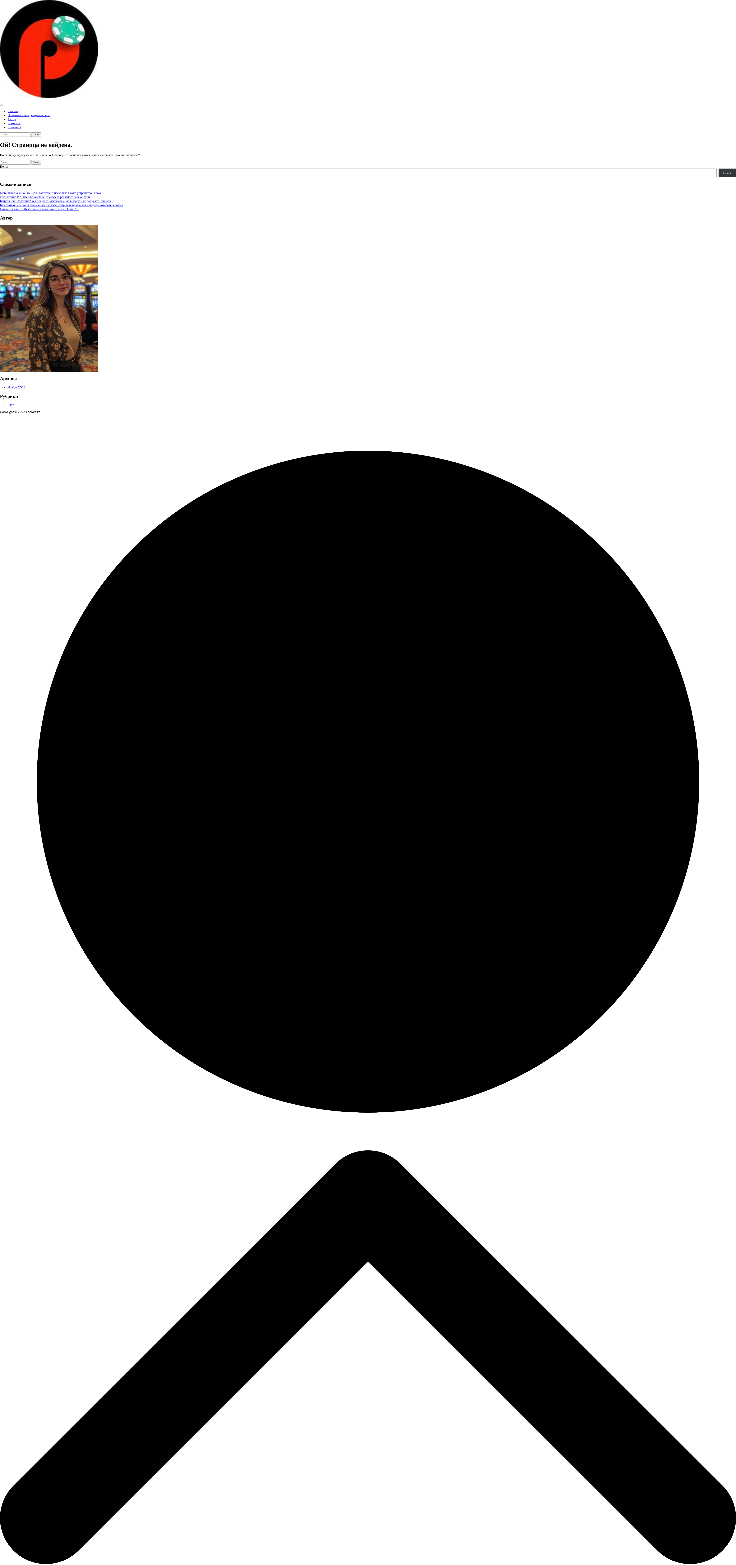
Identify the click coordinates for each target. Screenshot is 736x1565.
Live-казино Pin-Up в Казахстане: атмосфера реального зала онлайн (45, 197)
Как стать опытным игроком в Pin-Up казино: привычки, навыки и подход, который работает (61, 205)
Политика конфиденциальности (29, 115)
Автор (12, 119)
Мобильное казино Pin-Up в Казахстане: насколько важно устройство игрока (51, 193)
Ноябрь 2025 (16, 387)
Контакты (14, 123)
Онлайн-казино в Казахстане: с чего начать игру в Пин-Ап (39, 209)
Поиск (4, 167)
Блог (11, 405)
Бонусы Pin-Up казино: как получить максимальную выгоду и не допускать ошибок (55, 201)
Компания (14, 127)
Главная (13, 111)
